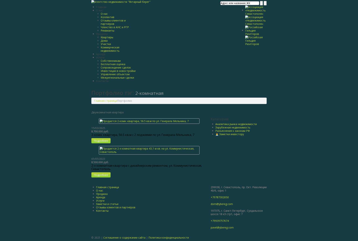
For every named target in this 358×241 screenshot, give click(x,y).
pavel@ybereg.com (222, 227)
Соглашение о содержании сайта (124, 237)
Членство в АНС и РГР (115, 27)
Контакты (102, 81)
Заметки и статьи (107, 204)
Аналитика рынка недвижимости (236, 124)
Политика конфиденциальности (168, 237)
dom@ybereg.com (222, 204)
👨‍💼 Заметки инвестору (229, 134)
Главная (101, 7)
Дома (104, 40)
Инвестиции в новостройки (118, 71)
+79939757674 (220, 221)
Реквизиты (107, 30)
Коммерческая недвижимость (110, 49)
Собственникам (111, 61)
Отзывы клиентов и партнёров (113, 22)
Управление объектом (115, 74)
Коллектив (107, 17)
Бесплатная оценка (113, 64)
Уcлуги (100, 200)
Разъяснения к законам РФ (232, 131)
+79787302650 (220, 197)
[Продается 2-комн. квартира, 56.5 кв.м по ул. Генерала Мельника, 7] (144, 121)
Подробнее (101, 140)
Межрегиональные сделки (117, 77)
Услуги (100, 57)
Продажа (102, 34)
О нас (99, 10)
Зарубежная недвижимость (232, 127)
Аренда (100, 54)
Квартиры (107, 37)
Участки (106, 44)
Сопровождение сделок (116, 67)
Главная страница (105, 100)
